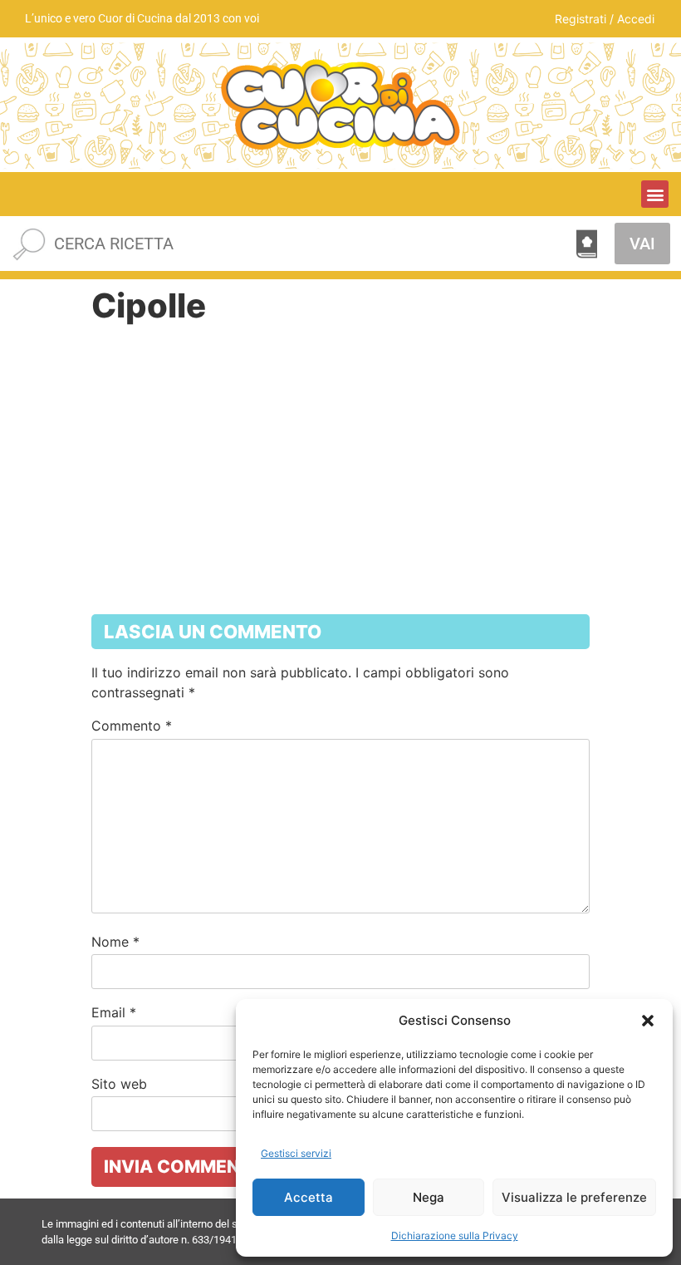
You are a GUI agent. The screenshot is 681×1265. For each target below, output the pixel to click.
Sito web (119, 1083)
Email (113, 1012)
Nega (428, 1197)
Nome (115, 941)
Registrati (580, 19)
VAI (642, 243)
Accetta (308, 1197)
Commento (131, 725)
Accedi (635, 19)
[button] (647, 1020)
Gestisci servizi (296, 1153)
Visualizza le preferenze (574, 1197)
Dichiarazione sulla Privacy (454, 1235)
